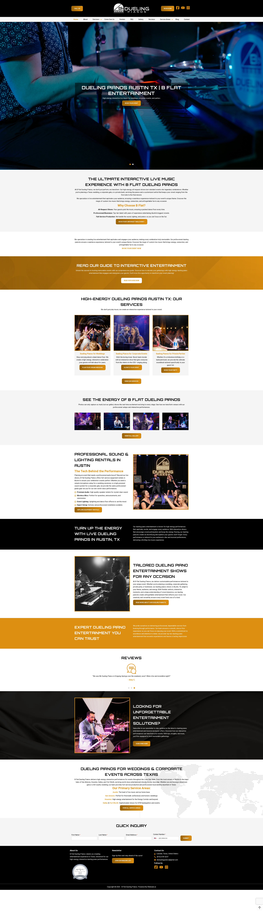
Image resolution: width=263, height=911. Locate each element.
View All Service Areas (131, 808)
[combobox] (155, 838)
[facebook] (178, 8)
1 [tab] (130, 164)
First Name (75, 835)
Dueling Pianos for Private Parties (170, 354)
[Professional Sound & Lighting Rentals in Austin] (161, 482)
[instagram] (189, 8)
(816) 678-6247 (162, 857)
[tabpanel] (131, 96)
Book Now (167, 8)
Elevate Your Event (131, 367)
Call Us (77, 8)
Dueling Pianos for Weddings (92, 354)
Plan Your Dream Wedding (92, 367)
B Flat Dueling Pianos (129, 887)
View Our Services (131, 381)
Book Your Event (131, 103)
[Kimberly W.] (131, 669)
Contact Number (159, 834)
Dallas (105, 803)
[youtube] (183, 8)
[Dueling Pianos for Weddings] (92, 333)
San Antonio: (110, 796)
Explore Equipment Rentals (88, 510)
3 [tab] (134, 687)
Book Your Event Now (131, 248)
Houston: (108, 799)
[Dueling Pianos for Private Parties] (171, 333)
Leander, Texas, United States (167, 854)
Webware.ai (151, 887)
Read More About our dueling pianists (151, 602)
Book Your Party (170, 370)
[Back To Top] (259, 907)
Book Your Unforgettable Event (131, 221)
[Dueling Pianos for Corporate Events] (131, 333)
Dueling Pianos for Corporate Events (131, 354)
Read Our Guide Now (131, 280)
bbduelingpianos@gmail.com (167, 860)
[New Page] (80, 872)
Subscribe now (142, 743)
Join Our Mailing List (123, 860)
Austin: (115, 792)
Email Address (131, 835)
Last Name (103, 835)
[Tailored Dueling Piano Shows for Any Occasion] (102, 584)
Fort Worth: (114, 803)
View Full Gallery (131, 436)
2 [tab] (132, 164)
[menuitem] (75, 19)
